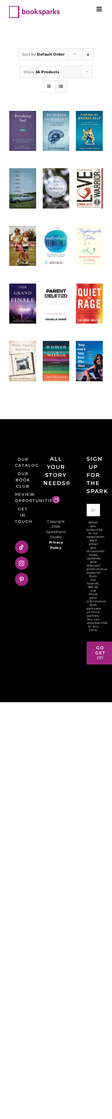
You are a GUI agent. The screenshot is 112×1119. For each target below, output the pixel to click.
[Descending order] (88, 54)
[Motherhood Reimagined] (56, 246)
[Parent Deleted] (56, 304)
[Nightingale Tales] (89, 246)
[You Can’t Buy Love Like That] (89, 361)
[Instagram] (21, 563)
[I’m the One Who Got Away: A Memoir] (22, 188)
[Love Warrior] (89, 188)
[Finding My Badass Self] (89, 131)
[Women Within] (56, 361)
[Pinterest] (21, 579)
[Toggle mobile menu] (99, 9)
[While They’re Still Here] (22, 361)
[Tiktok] (21, 547)
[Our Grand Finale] (22, 304)
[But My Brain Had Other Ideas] (56, 131)
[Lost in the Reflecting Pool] (56, 188)
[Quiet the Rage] (89, 304)
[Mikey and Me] (22, 246)
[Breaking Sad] (22, 131)
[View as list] (61, 86)
